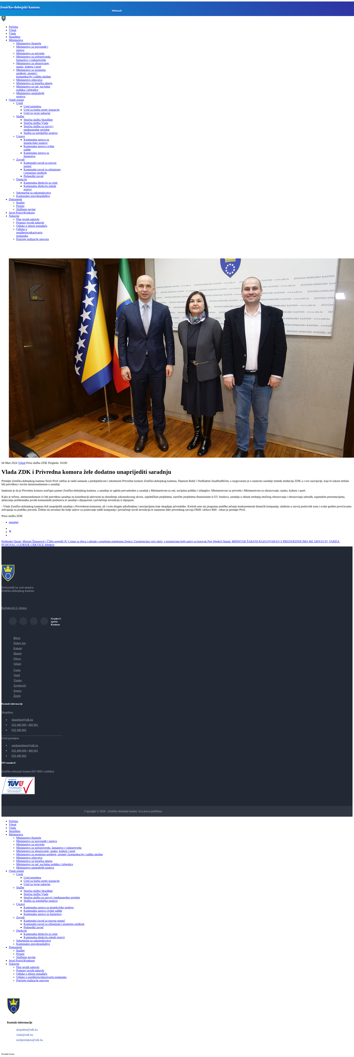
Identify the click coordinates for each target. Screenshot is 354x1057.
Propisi (20, 206)
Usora (16, 670)
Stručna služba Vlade (36, 123)
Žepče (17, 695)
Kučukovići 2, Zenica (14, 608)
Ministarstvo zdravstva (29, 79)
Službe (20, 116)
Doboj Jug (19, 643)
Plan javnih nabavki (27, 219)
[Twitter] (10, 531)
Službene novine (26, 209)
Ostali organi (16, 99)
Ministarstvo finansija (28, 43)
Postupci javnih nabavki (30, 222)
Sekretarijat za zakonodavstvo (33, 192)
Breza (16, 638)
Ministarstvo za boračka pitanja (34, 83)
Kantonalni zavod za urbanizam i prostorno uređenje (42, 171)
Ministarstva (16, 40)
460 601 (33, 750)
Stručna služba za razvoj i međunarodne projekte (38, 128)
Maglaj (17, 653)
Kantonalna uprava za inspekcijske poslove (36, 141)
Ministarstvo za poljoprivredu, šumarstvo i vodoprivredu (33, 58)
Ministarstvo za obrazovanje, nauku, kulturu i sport (33, 65)
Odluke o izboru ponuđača (31, 225)
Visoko (17, 680)
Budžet (20, 202)
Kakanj (17, 648)
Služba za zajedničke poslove (41, 133)
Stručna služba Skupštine (38, 119)
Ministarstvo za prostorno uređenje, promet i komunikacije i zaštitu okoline (33, 73)
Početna (13, 26)
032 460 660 (19, 724)
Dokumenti (15, 199)
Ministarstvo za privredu (30, 53)
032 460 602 (19, 755)
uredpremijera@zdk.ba (25, 745)
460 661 (33, 724)
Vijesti (12, 30)
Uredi (19, 103)
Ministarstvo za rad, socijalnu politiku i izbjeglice (33, 88)
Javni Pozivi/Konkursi (22, 212)
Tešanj (17, 663)
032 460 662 (19, 730)
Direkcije (21, 179)
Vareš (16, 675)
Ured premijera (32, 106)
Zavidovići (19, 685)
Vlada (12, 33)
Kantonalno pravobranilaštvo (33, 196)
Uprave (20, 136)
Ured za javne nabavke (37, 113)
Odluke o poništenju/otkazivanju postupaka (29, 232)
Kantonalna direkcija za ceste (41, 182)
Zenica (17, 690)
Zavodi (20, 159)
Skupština (14, 36)
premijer (13, 522)
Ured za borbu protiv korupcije (42, 109)
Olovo (17, 658)
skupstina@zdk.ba (22, 719)
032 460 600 (19, 750)
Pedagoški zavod (33, 176)
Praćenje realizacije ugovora (32, 239)
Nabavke (14, 215)
